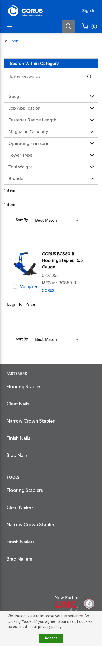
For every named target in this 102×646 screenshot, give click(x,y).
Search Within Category (34, 63)
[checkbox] (15, 286)
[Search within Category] (89, 76)
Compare (28, 286)
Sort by (22, 220)
